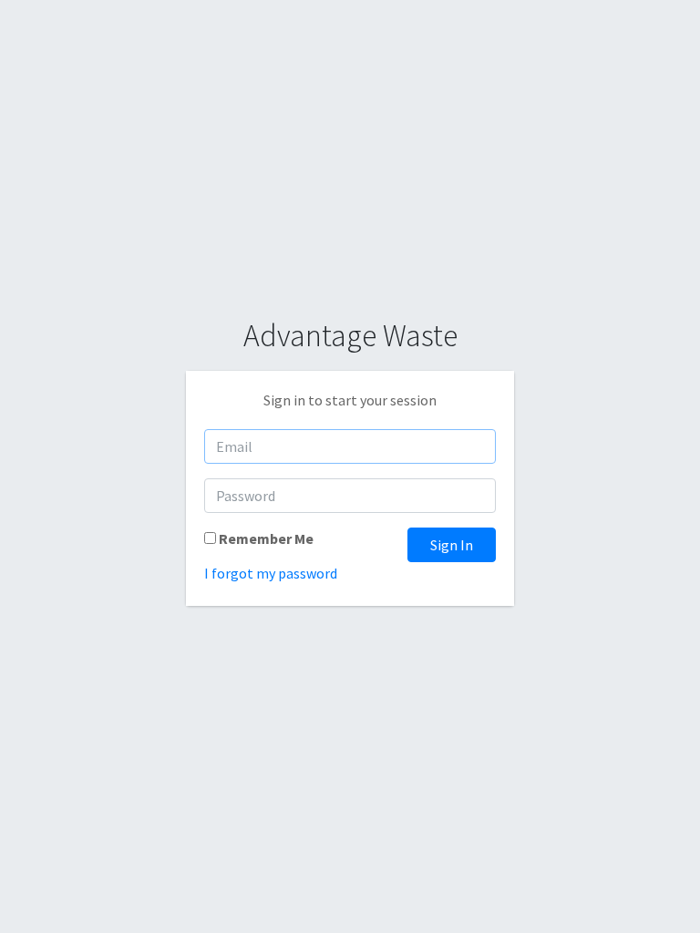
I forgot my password (270, 573)
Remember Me (266, 538)
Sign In (451, 545)
